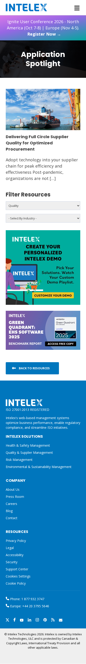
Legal (10, 548)
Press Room (15, 496)
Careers (11, 504)
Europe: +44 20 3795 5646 (29, 606)
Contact (11, 518)
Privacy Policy (16, 540)
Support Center (17, 569)
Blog (9, 511)
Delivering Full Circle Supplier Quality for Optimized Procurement (37, 143)
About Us (12, 489)
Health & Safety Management (28, 445)
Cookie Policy (16, 583)
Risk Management (19, 459)
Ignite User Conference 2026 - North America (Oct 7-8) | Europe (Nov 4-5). (43, 28)
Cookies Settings (18, 576)
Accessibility (14, 555)
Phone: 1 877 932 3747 (26, 599)
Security (11, 562)
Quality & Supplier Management (29, 452)
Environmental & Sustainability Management (39, 467)
